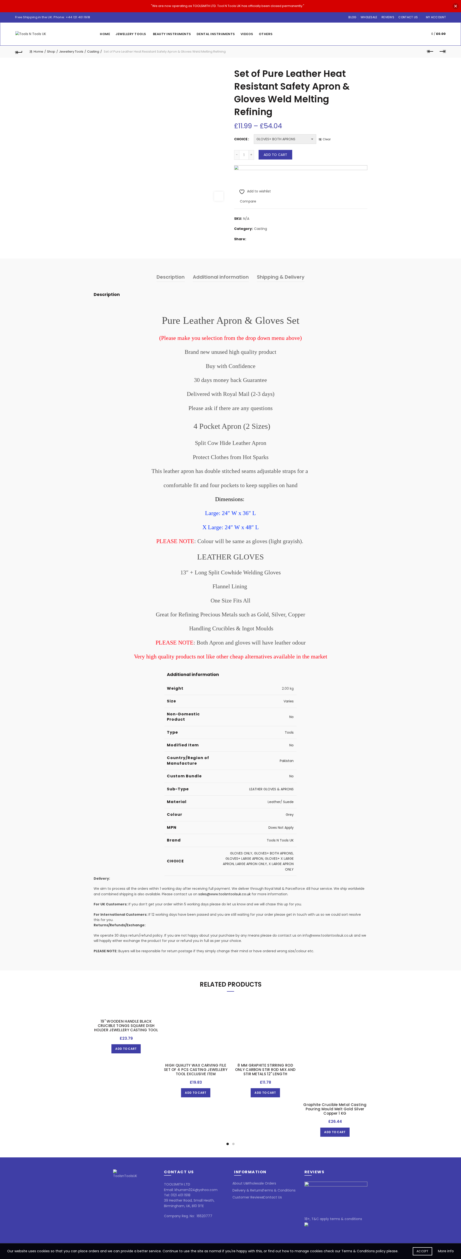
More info (446, 1251)
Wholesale (369, 17)
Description (171, 277)
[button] (456, 6)
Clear (327, 139)
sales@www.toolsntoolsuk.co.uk (224, 894)
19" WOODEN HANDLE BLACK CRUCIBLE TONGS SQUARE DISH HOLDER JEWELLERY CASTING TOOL (126, 1025)
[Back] (19, 51)
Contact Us (408, 17)
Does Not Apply (281, 827)
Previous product (430, 51)
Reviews (388, 17)
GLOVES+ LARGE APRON (244, 858)
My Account (436, 17)
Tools (289, 732)
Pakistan (287, 760)
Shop (51, 51)
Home (105, 34)
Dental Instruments (216, 34)
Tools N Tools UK (280, 840)
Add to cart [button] (126, 1049)
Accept (422, 1251)
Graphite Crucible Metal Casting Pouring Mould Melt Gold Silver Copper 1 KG (334, 1109)
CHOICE (241, 139)
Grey (290, 814)
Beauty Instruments (172, 34)
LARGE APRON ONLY (251, 863)
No (291, 716)
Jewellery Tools (130, 34)
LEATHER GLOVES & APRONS (271, 789)
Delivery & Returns (247, 1190)
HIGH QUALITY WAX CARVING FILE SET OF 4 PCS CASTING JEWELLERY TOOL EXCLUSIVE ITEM (195, 1069)
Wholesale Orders (261, 1183)
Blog (352, 17)
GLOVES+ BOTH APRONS (273, 853)
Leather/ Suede (281, 801)
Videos (247, 34)
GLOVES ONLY (241, 853)
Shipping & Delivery (280, 277)
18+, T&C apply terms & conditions (333, 1218)
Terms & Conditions (279, 1190)
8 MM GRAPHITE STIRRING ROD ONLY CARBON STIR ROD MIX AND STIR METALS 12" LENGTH (265, 1069)
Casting (93, 51)
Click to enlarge (218, 196)
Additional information (221, 277)
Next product (442, 51)
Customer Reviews (248, 1197)
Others (266, 34)
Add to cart (275, 154)
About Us (239, 1183)
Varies (289, 701)
